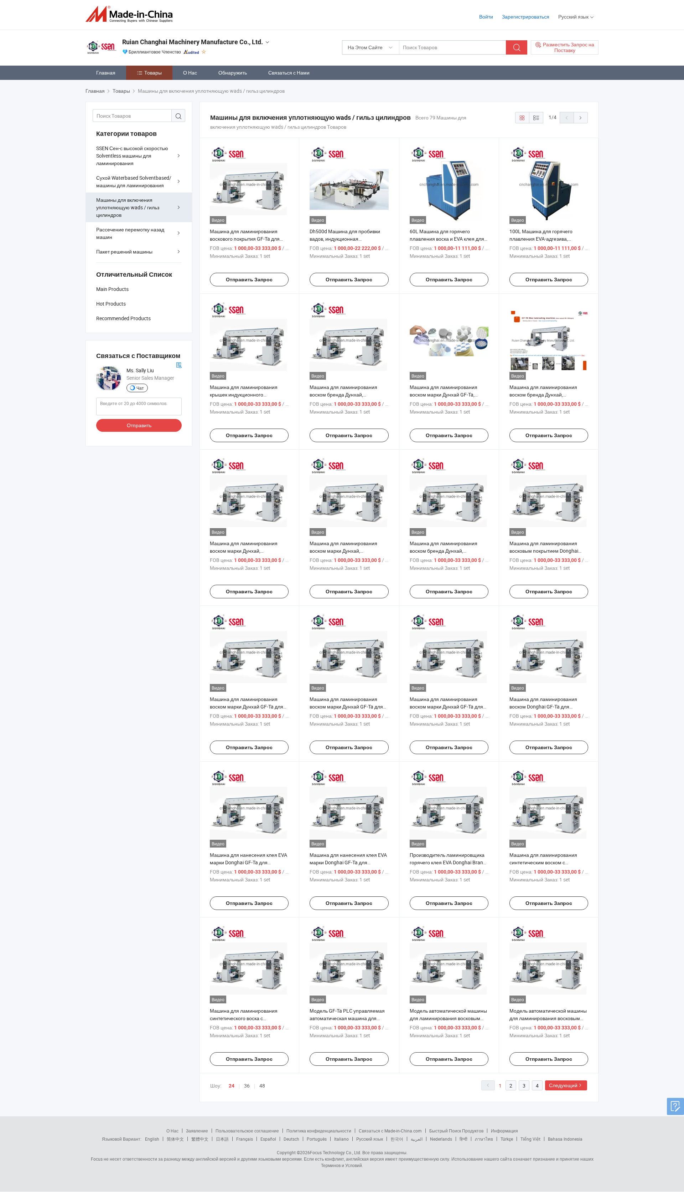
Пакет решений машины (124, 251)
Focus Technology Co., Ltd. (335, 1152)
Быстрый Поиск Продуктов (456, 1131)
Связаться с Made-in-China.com (390, 1131)
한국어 (396, 1139)
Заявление (197, 1131)
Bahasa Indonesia (565, 1139)
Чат (140, 388)
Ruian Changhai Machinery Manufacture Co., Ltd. (192, 42)
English (152, 1139)
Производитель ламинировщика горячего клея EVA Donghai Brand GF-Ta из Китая (448, 862)
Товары (153, 72)
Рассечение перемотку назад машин (130, 233)
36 (247, 1085)
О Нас (190, 72)
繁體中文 (199, 1139)
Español (268, 1139)
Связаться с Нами (289, 72)
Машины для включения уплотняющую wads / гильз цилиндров (127, 207)
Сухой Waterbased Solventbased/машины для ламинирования (133, 181)
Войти (486, 16)
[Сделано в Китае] (131, 14)
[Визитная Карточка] (179, 364)
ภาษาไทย (484, 1139)
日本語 (222, 1139)
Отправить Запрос (249, 279)
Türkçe (507, 1139)
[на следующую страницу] (580, 117)
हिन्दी (463, 1139)
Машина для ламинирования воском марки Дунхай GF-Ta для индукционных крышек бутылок (346, 706)
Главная (105, 72)
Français (244, 1139)
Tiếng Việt (530, 1139)
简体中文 (175, 1139)
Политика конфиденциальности (318, 1131)
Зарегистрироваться (525, 16)
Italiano (341, 1139)
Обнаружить (232, 72)
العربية (417, 1139)
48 (262, 1085)
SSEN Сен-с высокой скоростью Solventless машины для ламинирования (132, 156)
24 (231, 1086)
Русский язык (369, 1139)
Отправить (139, 425)
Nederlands (441, 1139)
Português (317, 1139)
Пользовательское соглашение (247, 1131)
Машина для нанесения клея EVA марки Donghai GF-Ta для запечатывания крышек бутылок (248, 862)
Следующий (563, 1085)
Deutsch (291, 1139)
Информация (504, 1131)
